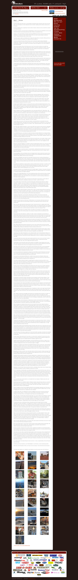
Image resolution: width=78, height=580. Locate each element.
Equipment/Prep (59, 29)
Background (58, 20)
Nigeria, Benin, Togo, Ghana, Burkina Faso (22, 545)
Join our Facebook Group (59, 11)
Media (56, 37)
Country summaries (57, 35)
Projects (56, 26)
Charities (57, 25)
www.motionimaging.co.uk (31, 578)
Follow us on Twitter (45, 10)
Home (56, 18)
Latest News (58, 33)
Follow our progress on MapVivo (60, 13)
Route (56, 23)
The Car (56, 28)
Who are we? (58, 22)
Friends (56, 31)
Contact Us (57, 38)
